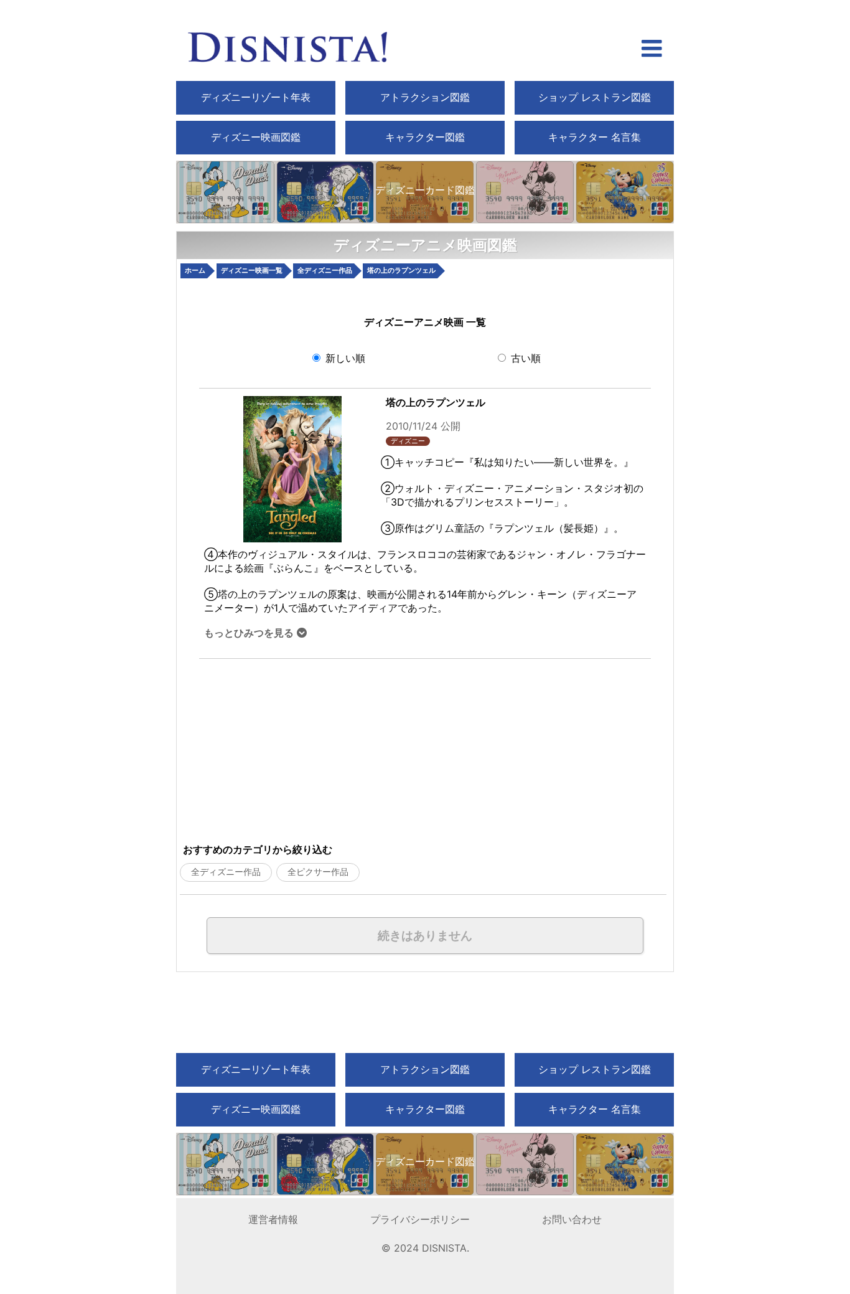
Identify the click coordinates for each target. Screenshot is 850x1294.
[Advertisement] (339, 746)
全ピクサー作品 (317, 872)
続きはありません (425, 935)
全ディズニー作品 (226, 872)
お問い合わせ (572, 1219)
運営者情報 (273, 1219)
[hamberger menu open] (652, 49)
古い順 (524, 358)
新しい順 (343, 358)
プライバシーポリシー (420, 1219)
